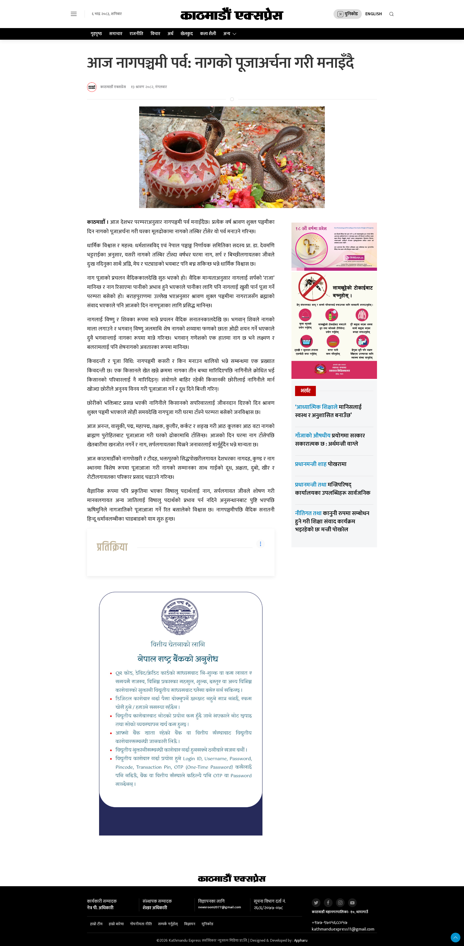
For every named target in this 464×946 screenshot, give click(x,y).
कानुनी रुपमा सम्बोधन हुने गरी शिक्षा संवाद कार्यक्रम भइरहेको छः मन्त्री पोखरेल (332, 521)
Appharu (300, 940)
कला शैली (208, 34)
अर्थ (170, 34)
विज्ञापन (189, 924)
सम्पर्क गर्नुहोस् (168, 924)
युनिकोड (351, 14)
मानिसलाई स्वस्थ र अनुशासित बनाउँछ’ (328, 411)
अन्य (226, 34)
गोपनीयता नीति (141, 924)
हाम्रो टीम (96, 924)
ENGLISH (373, 14)
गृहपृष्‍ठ (96, 34)
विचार (155, 34)
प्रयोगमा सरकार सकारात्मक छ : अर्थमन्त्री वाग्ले (330, 440)
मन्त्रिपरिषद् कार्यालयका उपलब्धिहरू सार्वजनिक (332, 489)
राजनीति (136, 34)
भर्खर (305, 391)
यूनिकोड (207, 924)
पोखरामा (321, 464)
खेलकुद (187, 34)
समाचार (115, 34)
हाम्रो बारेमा (116, 924)
